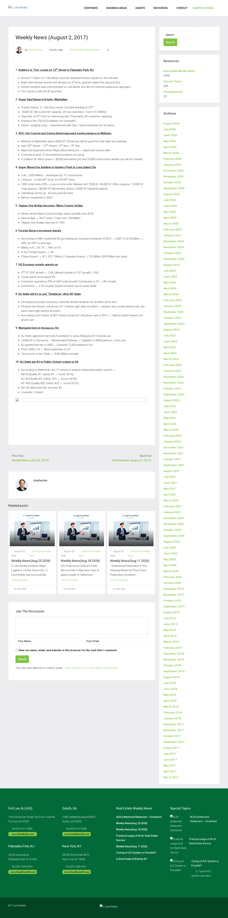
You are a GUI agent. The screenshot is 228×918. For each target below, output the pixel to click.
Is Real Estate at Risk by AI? (131, 858)
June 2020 (170, 553)
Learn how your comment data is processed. (91, 668)
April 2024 (170, 288)
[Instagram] (204, 907)
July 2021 (170, 477)
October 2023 (172, 318)
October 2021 (172, 459)
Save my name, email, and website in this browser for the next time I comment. (68, 650)
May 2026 (170, 141)
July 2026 (170, 129)
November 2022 (174, 382)
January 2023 (172, 371)
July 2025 (170, 200)
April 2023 (170, 353)
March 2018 (171, 706)
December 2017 (174, 724)
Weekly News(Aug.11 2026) (129, 561)
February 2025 (173, 229)
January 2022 (172, 441)
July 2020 (170, 547)
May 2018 (170, 694)
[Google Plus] (210, 907)
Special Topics (173, 81)
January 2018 (172, 718)
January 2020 (172, 583)
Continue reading (19, 580)
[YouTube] (216, 907)
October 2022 (172, 388)
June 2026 (170, 135)
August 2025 (172, 194)
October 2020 (172, 530)
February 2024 (173, 300)
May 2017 (170, 765)
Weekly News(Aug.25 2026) (30, 561)
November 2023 (174, 312)
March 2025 (171, 223)
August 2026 (172, 123)
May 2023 (170, 347)
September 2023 (174, 323)
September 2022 (174, 394)
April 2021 (170, 494)
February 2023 (173, 365)
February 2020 (173, 577)
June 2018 (170, 689)
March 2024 (171, 294)
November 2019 (174, 594)
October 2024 (172, 253)
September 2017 (174, 742)
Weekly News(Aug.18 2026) (80, 561)
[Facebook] (198, 907)
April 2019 (170, 636)
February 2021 (173, 506)
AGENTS (140, 8)
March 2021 (171, 500)
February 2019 (173, 647)
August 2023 (172, 329)
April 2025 (170, 217)
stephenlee (35, 49)
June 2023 (170, 341)
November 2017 (174, 730)
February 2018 (173, 712)
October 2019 (172, 600)
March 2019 (171, 641)
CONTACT (181, 8)
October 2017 (172, 736)
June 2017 (170, 759)
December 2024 (174, 241)
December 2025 (174, 170)
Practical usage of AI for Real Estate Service (137, 838)
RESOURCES (161, 8)
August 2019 (172, 612)
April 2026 (170, 147)
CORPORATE (91, 8)
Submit (22, 659)
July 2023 (170, 335)
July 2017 (170, 753)
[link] (178, 823)
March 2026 (171, 153)
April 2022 (170, 424)
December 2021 (174, 447)
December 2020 (174, 518)
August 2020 (172, 541)
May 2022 (170, 418)
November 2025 (174, 176)
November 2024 (174, 247)
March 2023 (171, 359)
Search (170, 42)
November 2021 (174, 453)
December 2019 (174, 588)
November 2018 (174, 659)
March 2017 (171, 777)
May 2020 (170, 559)
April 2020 (170, 565)
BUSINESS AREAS (117, 8)
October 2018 (172, 665)
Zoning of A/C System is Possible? (136, 852)
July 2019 (170, 618)
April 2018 (170, 700)
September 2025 (174, 188)
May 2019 (170, 630)
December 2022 (174, 376)
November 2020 (174, 524)
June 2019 (170, 624)
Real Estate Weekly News (85, 49)
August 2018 (172, 677)
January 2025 (172, 235)
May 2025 (170, 211)
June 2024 (170, 276)
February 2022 (173, 435)
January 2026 (172, 164)
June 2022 (170, 412)
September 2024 (174, 259)
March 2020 (171, 571)
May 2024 (170, 282)
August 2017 (172, 748)
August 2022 (172, 400)
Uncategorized (173, 91)
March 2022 (171, 429)
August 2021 (172, 471)
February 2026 (173, 158)
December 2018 (174, 653)
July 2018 (170, 683)
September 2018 (174, 671)
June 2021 (170, 482)
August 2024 (172, 264)
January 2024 (172, 306)
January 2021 (172, 512)
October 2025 (172, 182)
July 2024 (170, 270)
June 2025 (170, 206)
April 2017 (170, 771)
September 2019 (174, 606)
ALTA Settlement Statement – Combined (139, 817)
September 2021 (174, 465)
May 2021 (170, 488)
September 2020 (174, 535)
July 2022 (170, 406)
